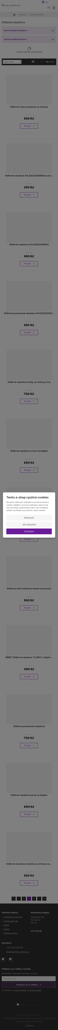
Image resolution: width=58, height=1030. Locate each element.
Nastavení (29, 517)
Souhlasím (29, 531)
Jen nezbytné (29, 524)
